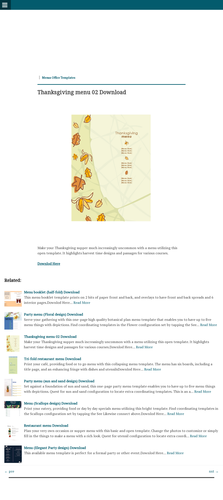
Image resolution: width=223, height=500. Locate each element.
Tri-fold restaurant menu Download (52, 358)
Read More (81, 302)
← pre (9, 471)
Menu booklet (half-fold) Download (51, 292)
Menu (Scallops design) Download (50, 403)
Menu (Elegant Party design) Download (55, 447)
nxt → (214, 471)
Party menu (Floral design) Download (53, 314)
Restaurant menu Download (46, 425)
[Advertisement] (111, 40)
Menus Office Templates (58, 77)
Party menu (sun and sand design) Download (59, 381)
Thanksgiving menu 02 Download (81, 92)
